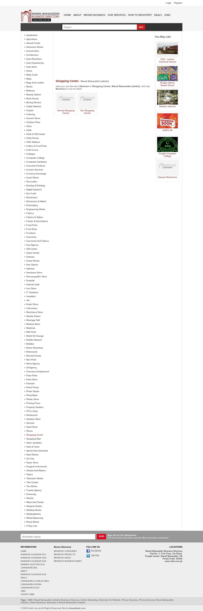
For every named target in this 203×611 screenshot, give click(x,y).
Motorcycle (31, 351)
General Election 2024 (33, 564)
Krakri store (32, 304)
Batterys (30, 90)
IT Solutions (32, 292)
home (67, 15)
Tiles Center (32, 482)
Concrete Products (35, 165)
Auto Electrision (34, 59)
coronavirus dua (30, 588)
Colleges (30, 154)
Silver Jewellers (34, 442)
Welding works (33, 510)
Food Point (31, 225)
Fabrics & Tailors (34, 217)
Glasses (30, 256)
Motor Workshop (34, 347)
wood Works (32, 522)
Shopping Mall (33, 439)
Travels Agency (34, 490)
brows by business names (68, 561)
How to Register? (140, 15)
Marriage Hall (33, 320)
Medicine (30, 328)
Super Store (32, 462)
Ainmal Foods (33, 43)
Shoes (29, 431)
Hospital (30, 280)
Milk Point (31, 332)
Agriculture (31, 39)
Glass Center (32, 253)
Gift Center (31, 249)
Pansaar (30, 383)
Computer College (35, 158)
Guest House (32, 260)
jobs (167, 15)
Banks (29, 86)
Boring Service (33, 102)
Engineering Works (35, 209)
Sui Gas (30, 458)
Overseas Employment (37, 371)
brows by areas (62, 558)
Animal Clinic (32, 51)
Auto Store (31, 67)
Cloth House (32, 138)
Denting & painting (35, 185)
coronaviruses (29, 568)
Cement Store (33, 118)
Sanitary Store (33, 419)
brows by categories (65, 551)
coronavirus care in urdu (35, 581)
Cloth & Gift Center (35, 134)
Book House (32, 98)
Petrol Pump (32, 387)
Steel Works (32, 454)
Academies (31, 35)
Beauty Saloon (33, 94)
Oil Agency (31, 367)
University (31, 494)
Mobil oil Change (35, 336)
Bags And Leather (35, 82)
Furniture (31, 233)
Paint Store (31, 379)
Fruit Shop (31, 229)
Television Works (34, 478)
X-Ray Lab (31, 526)
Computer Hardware (36, 162)
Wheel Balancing (34, 518)
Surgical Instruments (36, 466)
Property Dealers (34, 407)
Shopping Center (34, 435)
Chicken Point (33, 122)
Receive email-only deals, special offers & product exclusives (138, 536)
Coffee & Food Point (36, 146)
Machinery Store (34, 312)
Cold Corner (32, 150)
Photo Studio (32, 391)
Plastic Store (32, 399)
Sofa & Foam (32, 446)
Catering (30, 114)
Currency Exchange (36, 173)
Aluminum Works (34, 47)
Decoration (31, 181)
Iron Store (31, 288)
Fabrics (30, 213)
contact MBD (27, 594)
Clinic (29, 126)
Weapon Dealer (34, 506)
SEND (101, 536)
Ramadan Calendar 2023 (33, 561)
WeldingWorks (33, 514)
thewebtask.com (77, 608)
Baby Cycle (32, 74)
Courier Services (34, 169)
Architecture (32, 55)
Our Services (117, 15)
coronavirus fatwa (31, 584)
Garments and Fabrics (37, 241)
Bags (28, 78)
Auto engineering (35, 63)
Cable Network (33, 106)
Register (178, 3)
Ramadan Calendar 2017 (33, 554)
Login (168, 3)
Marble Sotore (33, 316)
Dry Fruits (31, 193)
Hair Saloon (32, 264)
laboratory (31, 308)
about (77, 15)
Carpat (29, 110)
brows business (94, 15)
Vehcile (29, 498)
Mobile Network (34, 340)
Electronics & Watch (36, 201)
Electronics (31, 197)
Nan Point (31, 359)
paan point (31, 375)
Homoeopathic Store (36, 276)
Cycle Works (32, 177)
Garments (31, 237)
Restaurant (31, 415)
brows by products (64, 554)
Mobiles (30, 344)
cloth (29, 130)
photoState (31, 395)
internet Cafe (32, 284)
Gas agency (32, 245)
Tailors (29, 474)
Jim (28, 300)
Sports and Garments (37, 450)
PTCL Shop (32, 411)
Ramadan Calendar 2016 (33, 574)
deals (158, 15)
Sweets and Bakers (36, 470)
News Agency (33, 363)
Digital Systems (34, 189)
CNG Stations (33, 142)
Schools (30, 423)
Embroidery (32, 205)
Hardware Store (34, 272)
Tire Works (31, 486)
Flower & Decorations (37, 221)
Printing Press (33, 403)
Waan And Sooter (35, 502)
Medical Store (33, 324)
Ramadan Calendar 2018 (33, 558)
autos (29, 70)
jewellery (31, 296)
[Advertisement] (104, 56)
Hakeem (30, 268)
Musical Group (33, 355)
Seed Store (32, 427)
